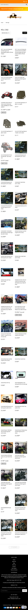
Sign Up (24, 590)
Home (2, 22)
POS (13, 605)
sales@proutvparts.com (15, 598)
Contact (14, 566)
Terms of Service (14, 569)
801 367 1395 (15, 597)
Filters (24, 32)
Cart (26, 1)
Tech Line (14, 564)
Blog (14, 563)
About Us (14, 561)
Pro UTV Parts (8, 605)
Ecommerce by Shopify (20, 605)
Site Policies (14, 568)
